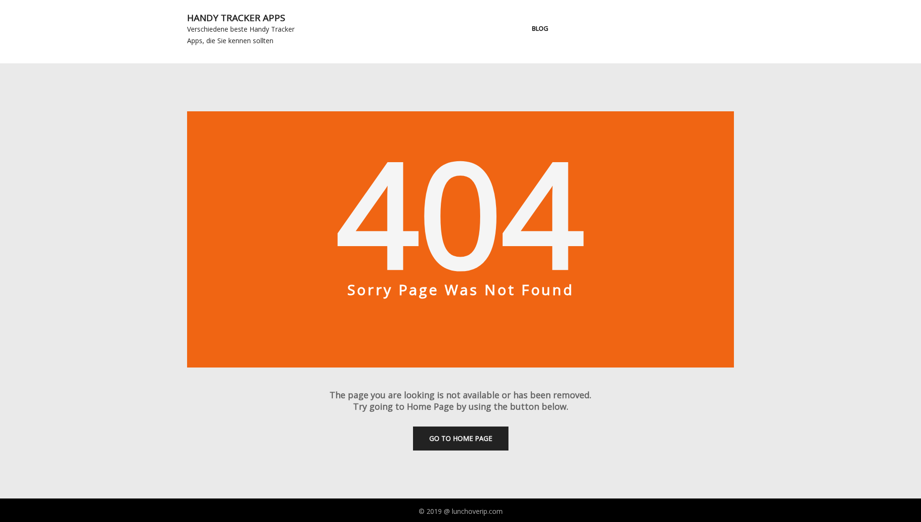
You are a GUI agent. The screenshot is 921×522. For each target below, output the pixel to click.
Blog (540, 28)
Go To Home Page (460, 438)
